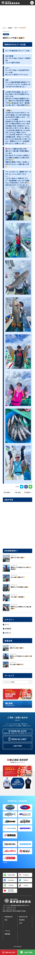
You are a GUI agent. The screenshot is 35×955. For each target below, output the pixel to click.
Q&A (20, 923)
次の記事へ (27, 492)
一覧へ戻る (17, 492)
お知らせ (8, 633)
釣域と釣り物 (23, 917)
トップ (3, 27)
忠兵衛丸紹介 (9, 917)
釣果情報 (8, 628)
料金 (6, 920)
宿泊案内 (22, 920)
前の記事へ (7, 492)
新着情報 (10, 27)
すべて (7, 624)
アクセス (7, 931)
